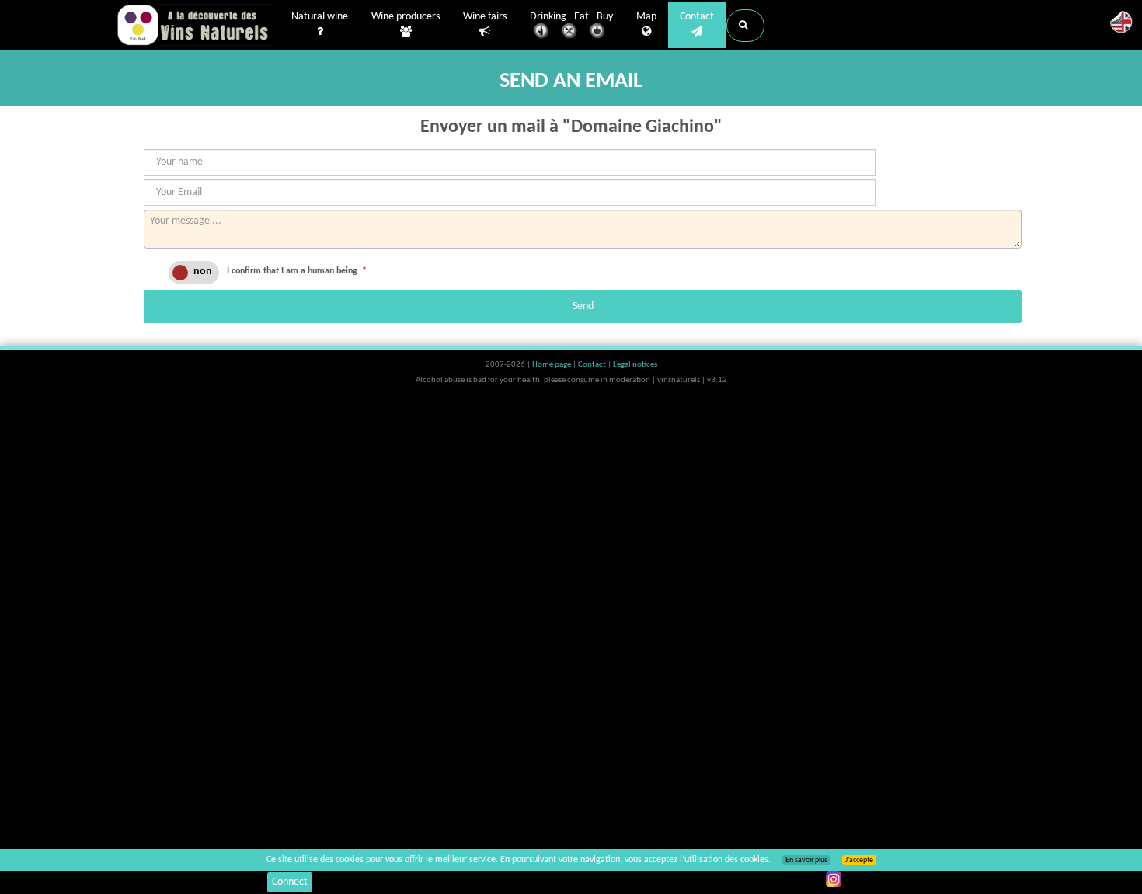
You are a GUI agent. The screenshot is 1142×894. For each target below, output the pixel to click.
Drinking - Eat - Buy (571, 17)
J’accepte (859, 860)
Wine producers (405, 17)
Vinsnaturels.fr (194, 25)
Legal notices (635, 364)
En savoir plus (806, 860)
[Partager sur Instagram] (833, 879)
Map (646, 17)
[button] (745, 25)
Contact (697, 17)
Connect (290, 882)
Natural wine (319, 17)
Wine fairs (485, 17)
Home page (552, 364)
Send (583, 306)
